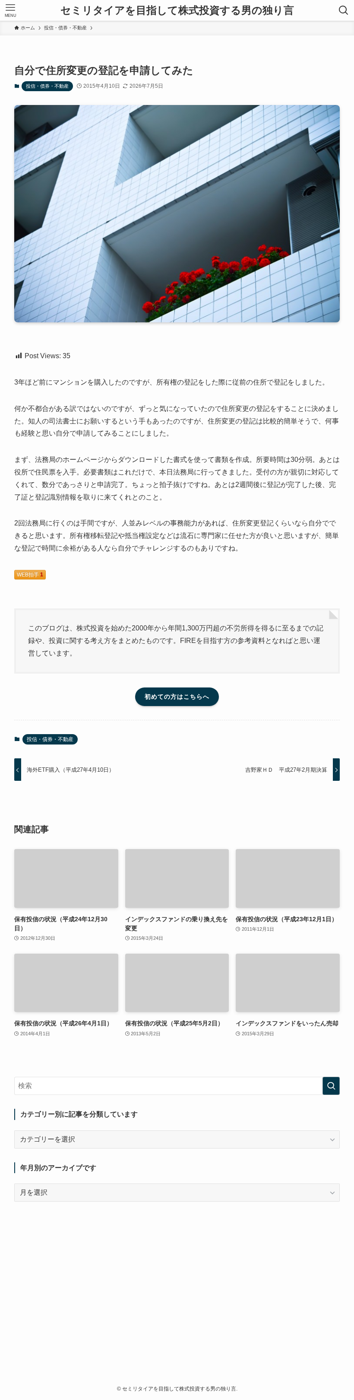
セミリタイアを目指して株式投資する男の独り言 (177, 10)
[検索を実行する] (331, 1086)
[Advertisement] (177, 1275)
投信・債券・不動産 (47, 86)
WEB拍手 (30, 575)
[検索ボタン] (343, 10)
